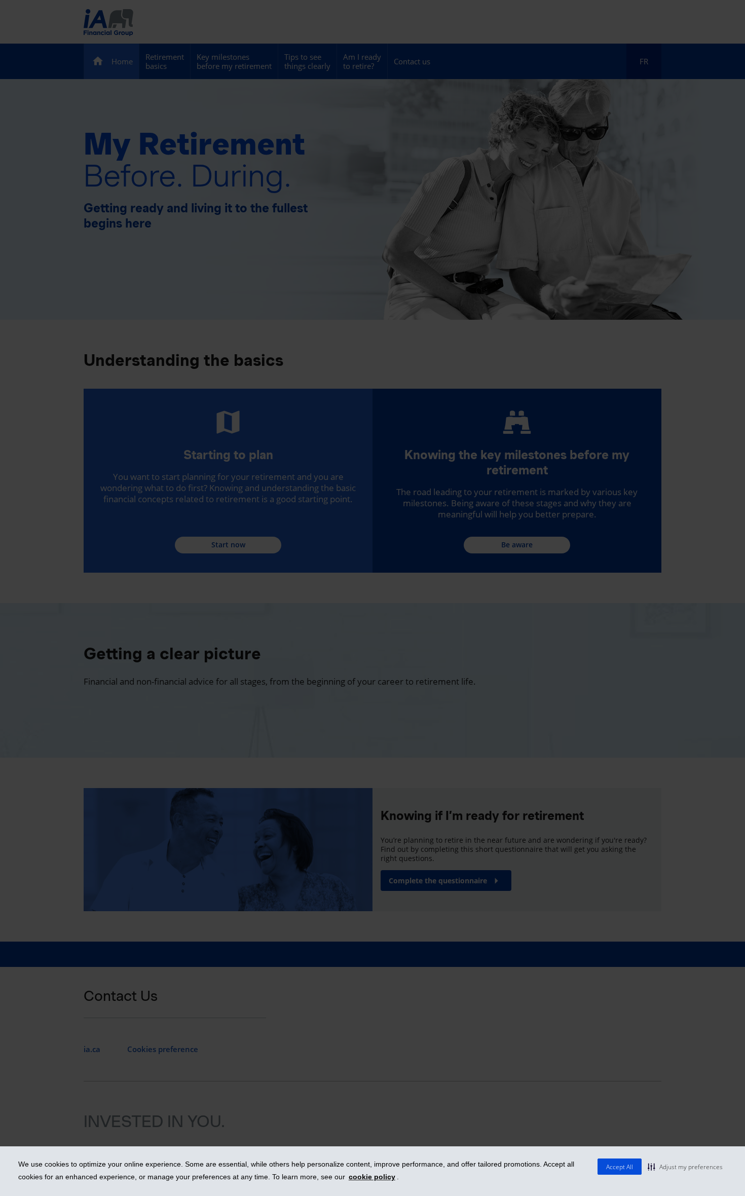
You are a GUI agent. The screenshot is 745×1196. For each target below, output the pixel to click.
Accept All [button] (619, 1167)
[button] (685, 1166)
